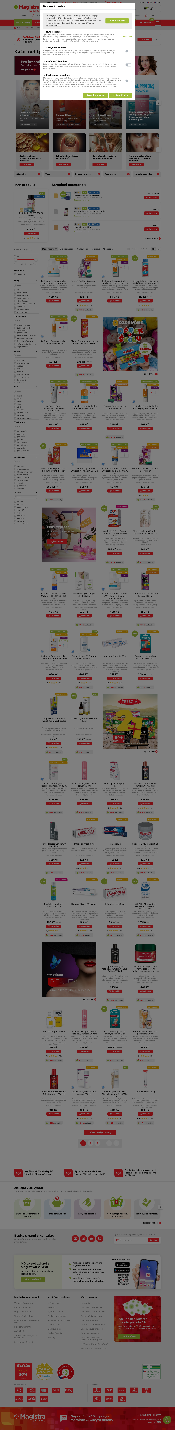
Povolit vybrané (95, 95)
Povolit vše (118, 21)
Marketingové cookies (58, 75)
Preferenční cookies (56, 61)
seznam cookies (53, 26)
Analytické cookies (56, 48)
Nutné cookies (54, 32)
